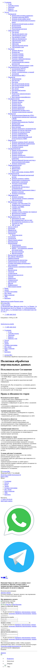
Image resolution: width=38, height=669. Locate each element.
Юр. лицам (7, 293)
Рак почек (15, 82)
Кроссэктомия (16, 127)
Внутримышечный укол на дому (22, 220)
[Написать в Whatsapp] (19, 655)
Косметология (12, 270)
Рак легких (15, 89)
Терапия (10, 276)
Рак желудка (16, 80)
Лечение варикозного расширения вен (24, 128)
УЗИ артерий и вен (18, 47)
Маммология (12, 230)
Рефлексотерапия (13, 258)
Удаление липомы (17, 57)
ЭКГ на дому (16, 225)
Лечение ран (16, 52)
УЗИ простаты (16, 42)
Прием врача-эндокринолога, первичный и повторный (21, 181)
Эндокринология (13, 173)
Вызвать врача (18, 301)
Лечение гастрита (17, 152)
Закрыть (3, 653)
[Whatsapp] (19, 538)
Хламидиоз (15, 170)
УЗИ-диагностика (13, 30)
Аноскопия (15, 74)
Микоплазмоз (16, 168)
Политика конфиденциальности (11, 475)
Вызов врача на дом (14, 217)
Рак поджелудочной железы (20, 85)
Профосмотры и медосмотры (21, 205)
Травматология (13, 280)
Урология (11, 271)
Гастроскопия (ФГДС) (19, 69)
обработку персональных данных (25, 612)
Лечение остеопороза (18, 193)
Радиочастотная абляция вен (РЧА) (23, 115)
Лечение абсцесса (17, 50)
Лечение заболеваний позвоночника (23, 143)
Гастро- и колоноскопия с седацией (23, 72)
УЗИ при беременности (19, 39)
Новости (11, 9)
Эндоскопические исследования (18, 67)
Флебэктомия (16, 123)
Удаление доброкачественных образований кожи (21, 59)
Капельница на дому (18, 218)
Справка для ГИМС (18, 207)
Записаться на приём (7, 301)
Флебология (12, 113)
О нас (10, 4)
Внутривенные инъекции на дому (22, 222)
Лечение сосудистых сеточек (21, 132)
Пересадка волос (17, 235)
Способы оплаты (13, 5)
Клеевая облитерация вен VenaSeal (23, 122)
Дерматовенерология (14, 165)
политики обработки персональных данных (22, 613)
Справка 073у (16, 208)
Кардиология (12, 281)
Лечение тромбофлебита (19, 133)
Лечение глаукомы (17, 197)
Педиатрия (11, 228)
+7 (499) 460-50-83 (10, 314)
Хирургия (11, 49)
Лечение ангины (17, 102)
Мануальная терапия (14, 286)
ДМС (6, 296)
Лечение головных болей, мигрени (23, 142)
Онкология (11, 77)
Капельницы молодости (15, 275)
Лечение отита (16, 103)
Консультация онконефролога (21, 97)
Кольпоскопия (16, 25)
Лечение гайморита (18, 100)
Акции (6, 290)
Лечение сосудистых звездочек (21, 130)
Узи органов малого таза (19, 34)
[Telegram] (19, 575)
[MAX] (7, 578)
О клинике (7, 2)
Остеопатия (11, 237)
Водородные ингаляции (15, 255)
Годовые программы (10, 291)
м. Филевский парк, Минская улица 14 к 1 (14, 306)
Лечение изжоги (17, 153)
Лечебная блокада (17, 147)
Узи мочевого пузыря (18, 37)
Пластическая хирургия (19, 29)
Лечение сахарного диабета (20, 178)
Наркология (12, 278)
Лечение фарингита (18, 108)
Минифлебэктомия (18, 125)
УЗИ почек (15, 44)
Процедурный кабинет (15, 240)
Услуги (6, 12)
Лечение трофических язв (20, 135)
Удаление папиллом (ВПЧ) (20, 17)
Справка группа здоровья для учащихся (24, 212)
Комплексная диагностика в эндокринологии (21, 187)
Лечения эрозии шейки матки (21, 19)
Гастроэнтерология (14, 148)
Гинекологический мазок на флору (23, 24)
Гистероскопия (16, 27)
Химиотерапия (16, 79)
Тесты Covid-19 (13, 227)
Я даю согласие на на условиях (18, 612)
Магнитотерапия (17, 253)
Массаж (10, 283)
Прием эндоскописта (18, 70)
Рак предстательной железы (20, 84)
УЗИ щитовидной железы (20, 45)
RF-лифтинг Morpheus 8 (15, 256)
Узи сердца (15, 32)
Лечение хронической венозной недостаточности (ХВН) (22, 137)
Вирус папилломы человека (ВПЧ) (23, 172)
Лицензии (11, 7)
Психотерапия (12, 232)
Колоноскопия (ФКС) (18, 75)
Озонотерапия (16, 245)
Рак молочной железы (19, 90)
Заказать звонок (6, 592)
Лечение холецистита (18, 155)
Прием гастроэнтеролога (19, 150)
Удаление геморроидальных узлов (22, 65)
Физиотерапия (12, 243)
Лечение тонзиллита (18, 107)
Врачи (6, 288)
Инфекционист (13, 285)
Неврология (12, 140)
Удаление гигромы (18, 55)
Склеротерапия (16, 120)
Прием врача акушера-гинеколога (22, 15)
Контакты (7, 298)
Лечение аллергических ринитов (22, 112)
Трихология (11, 233)
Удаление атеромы (17, 54)
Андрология (12, 238)
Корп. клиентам (9, 295)
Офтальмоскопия (17, 200)
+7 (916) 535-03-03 (6, 499)
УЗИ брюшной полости (19, 35)
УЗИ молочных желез (18, 40)
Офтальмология (13, 195)
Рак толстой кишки (18, 87)
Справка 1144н (16, 210)
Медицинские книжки (19, 215)
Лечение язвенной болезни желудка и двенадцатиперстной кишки (24, 161)
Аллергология (12, 273)
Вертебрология (13, 241)
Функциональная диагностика (17, 260)
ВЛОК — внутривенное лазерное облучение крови (22, 249)
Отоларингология (13, 98)
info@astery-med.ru (6, 501)
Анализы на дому (17, 223)
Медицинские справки (15, 202)
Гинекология (12, 14)
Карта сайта (4, 476)
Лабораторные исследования (17, 261)
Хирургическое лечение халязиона (23, 198)
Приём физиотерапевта (19, 246)
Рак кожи (15, 92)
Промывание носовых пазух (21, 110)
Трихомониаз (16, 167)
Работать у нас (12, 10)
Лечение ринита (17, 105)
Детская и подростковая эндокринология (19, 184)
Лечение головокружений (20, 145)
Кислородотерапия (18, 251)
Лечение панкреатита (18, 163)
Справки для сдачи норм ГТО (21, 203)
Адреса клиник (5, 304)
